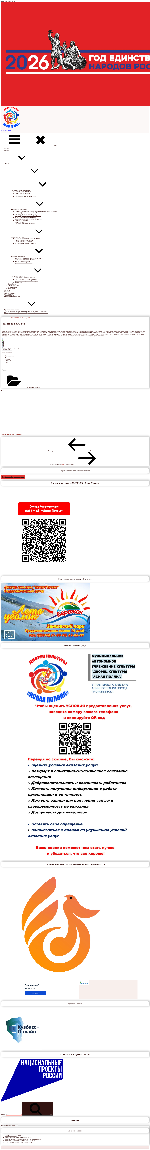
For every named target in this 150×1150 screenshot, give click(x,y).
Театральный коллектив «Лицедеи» (25, 259)
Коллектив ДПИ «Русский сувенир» (25, 243)
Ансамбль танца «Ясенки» (22, 193)
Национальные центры (18, 276)
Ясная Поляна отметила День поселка (16, 1142)
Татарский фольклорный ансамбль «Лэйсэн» (28, 216)
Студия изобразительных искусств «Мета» (27, 238)
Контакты (7, 290)
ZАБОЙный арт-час (10, 1136)
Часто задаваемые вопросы (12, 296)
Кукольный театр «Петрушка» (23, 263)
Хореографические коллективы (20, 190)
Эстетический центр (17, 282)
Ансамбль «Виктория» (21, 220)
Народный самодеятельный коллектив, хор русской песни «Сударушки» (36, 211)
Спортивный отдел (13, 285)
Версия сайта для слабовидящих (14, 477)
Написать (35, 993)
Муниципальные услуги (11, 309)
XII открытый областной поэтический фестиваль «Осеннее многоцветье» (26, 313)
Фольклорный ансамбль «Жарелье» (25, 217)
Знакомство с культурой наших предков (16, 1140)
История (6, 150)
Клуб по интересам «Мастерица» (24, 241)
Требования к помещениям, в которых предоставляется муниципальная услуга (31, 311)
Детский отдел (12, 284)
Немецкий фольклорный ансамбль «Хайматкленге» (30, 213)
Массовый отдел (12, 287)
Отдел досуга (12, 288)
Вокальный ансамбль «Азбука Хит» (25, 214)
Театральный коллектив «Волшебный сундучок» (29, 258)
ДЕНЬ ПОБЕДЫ (9, 295)
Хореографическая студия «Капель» (25, 196)
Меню (55, 145)
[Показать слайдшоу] (8, 349)
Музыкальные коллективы (19, 209)
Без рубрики (36, 387)
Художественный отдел (15, 176)
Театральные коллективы (18, 256)
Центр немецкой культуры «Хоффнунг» (26, 281)
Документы (7, 291)
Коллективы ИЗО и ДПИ (18, 237)
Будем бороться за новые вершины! (15, 1137)
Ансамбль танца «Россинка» (23, 191)
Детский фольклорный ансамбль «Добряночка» (29, 219)
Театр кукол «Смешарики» (22, 261)
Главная (6, 148)
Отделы (6, 163)
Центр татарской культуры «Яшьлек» (26, 279)
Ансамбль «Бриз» (20, 222)
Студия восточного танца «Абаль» (25, 195)
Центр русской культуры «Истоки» (25, 277)
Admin (30, 318)
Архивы (3, 1125)
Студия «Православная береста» (24, 240)
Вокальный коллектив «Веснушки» (25, 223)
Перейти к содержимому (8, 1)
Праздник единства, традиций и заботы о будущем (20, 1139)
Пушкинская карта (9, 293)
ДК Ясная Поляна (6, 130)
